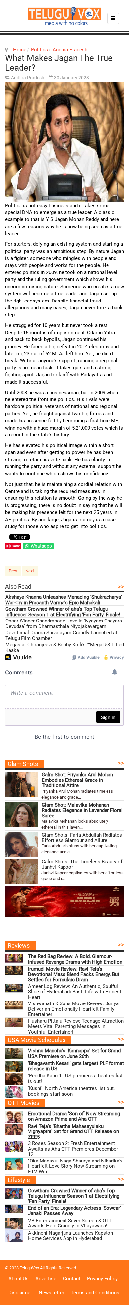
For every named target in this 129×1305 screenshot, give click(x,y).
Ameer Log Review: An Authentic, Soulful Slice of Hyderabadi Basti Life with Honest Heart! (74, 992)
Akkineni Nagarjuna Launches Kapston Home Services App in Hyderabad (70, 1235)
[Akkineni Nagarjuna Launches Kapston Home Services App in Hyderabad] (14, 1236)
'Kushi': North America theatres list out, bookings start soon (71, 1091)
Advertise (45, 1279)
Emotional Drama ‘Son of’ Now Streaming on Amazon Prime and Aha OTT (74, 1116)
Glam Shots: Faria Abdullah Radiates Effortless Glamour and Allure (82, 837)
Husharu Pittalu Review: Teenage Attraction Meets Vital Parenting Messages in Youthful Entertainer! (76, 1026)
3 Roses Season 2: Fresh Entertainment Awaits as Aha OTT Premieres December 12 (73, 1149)
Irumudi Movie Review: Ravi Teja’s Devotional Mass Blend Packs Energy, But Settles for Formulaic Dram (73, 974)
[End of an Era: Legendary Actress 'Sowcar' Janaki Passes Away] (14, 1211)
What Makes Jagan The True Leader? (59, 63)
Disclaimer (20, 1293)
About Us (18, 1279)
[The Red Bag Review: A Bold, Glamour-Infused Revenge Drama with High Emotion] (14, 959)
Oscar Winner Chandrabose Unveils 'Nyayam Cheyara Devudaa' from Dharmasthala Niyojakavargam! (63, 623)
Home (19, 50)
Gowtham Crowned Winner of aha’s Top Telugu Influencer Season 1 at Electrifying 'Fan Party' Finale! (62, 611)
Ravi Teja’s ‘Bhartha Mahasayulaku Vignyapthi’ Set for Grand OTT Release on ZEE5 (73, 1132)
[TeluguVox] (64, 16)
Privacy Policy (102, 1279)
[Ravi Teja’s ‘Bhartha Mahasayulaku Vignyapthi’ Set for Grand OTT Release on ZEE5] (14, 1129)
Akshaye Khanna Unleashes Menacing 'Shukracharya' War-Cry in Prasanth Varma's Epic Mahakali (63, 599)
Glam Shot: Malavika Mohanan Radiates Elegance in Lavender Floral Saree (82, 810)
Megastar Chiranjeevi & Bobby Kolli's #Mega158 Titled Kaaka (64, 647)
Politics (39, 50)
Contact (71, 1279)
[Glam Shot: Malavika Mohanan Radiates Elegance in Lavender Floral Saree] (21, 814)
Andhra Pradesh (70, 50)
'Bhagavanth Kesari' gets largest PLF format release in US (76, 1066)
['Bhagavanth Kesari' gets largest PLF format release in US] (14, 1066)
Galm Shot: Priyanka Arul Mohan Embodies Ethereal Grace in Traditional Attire (77, 780)
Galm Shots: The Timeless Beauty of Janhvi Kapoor (82, 864)
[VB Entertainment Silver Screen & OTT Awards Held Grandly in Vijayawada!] (14, 1223)
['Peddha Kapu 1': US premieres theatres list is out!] (14, 1079)
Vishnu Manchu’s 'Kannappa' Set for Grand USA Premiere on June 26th (74, 1053)
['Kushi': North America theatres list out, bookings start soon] (14, 1091)
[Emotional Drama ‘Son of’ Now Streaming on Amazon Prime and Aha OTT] (14, 1117)
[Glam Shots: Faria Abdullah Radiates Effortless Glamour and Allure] (21, 844)
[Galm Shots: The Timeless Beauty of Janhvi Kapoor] (21, 871)
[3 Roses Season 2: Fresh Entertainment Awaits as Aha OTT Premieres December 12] (14, 1146)
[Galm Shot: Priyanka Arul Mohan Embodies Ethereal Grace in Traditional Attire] (21, 784)
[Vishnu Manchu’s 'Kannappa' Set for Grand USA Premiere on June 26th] (14, 1054)
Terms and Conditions (95, 1293)
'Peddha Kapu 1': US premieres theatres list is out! (75, 1078)
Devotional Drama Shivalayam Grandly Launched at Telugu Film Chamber (61, 635)
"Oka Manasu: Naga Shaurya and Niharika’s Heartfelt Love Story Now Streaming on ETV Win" (75, 1166)
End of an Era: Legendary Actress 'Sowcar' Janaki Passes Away (74, 1210)
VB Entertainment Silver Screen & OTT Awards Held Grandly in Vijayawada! (70, 1223)
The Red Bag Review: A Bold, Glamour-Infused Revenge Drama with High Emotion (75, 959)
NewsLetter (51, 1293)
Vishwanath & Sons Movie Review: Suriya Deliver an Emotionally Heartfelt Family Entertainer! (73, 1009)
